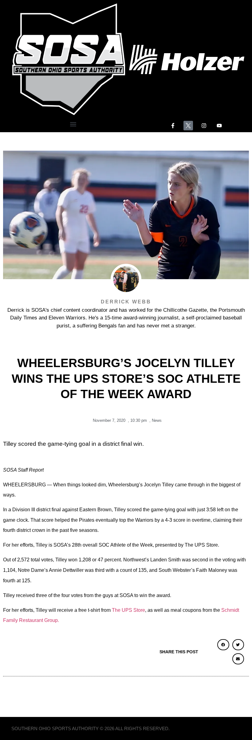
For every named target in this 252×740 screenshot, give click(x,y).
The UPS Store (128, 610)
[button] (73, 124)
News (157, 420)
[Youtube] (219, 125)
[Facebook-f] (173, 125)
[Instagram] (204, 125)
